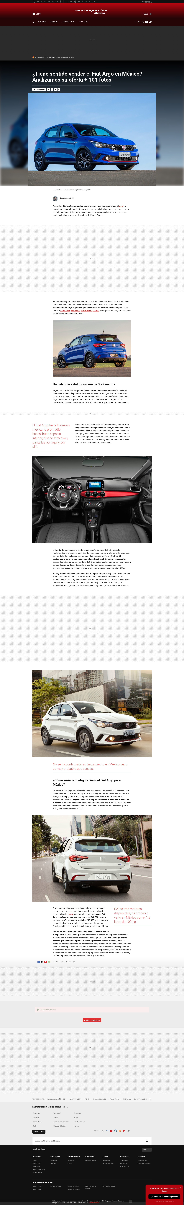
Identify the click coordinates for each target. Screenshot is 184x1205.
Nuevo (145, 14)
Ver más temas (39, 1131)
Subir (145, 1150)
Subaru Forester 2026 (140, 1099)
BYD (34, 1126)
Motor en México (59, 1126)
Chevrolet (77, 1113)
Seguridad (36, 1113)
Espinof (70, 1163)
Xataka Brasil (37, 1189)
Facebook (135, 22)
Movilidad (83, 22)
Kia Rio (76, 1126)
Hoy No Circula (79, 1122)
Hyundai (36, 1117)
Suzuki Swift (86, 310)
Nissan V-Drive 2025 (75, 1099)
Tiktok (150, 22)
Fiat (62, 962)
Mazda (55, 1117)
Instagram (139, 22)
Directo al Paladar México (90, 1187)
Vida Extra (53, 1163)
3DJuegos (53, 1160)
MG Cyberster (127, 1099)
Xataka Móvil (37, 1163)
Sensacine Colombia (74, 1189)
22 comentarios (40, 89)
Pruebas (53, 22)
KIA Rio (96, 310)
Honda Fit (75, 310)
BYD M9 (87, 1099)
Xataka (35, 1160)
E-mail (59, 89)
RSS (120, 1130)
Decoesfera (123, 1163)
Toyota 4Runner (114, 1099)
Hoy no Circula (53, 57)
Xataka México (37, 1186)
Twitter (142, 22)
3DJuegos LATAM (55, 1186)
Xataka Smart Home (39, 1169)
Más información (94, 1203)
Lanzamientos (68, 22)
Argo (121, 206)
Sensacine (71, 1160)
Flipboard (55, 89)
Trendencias (124, 1160)
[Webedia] (39, 1149)
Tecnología (57, 1113)
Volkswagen (64, 57)
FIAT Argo (71, 962)
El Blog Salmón (142, 1160)
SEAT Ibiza (65, 310)
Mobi (71, 914)
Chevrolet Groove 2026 (100, 1099)
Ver (93, 1020)
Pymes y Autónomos (144, 1163)
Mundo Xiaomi (37, 1172)
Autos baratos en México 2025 (56, 1099)
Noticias (42, 22)
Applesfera (36, 1166)
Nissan (76, 1117)
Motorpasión (106, 1160)
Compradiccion (124, 1166)
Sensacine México (73, 1186)
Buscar (147, 1141)
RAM (72, 57)
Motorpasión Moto (108, 1163)
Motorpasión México (92, 11)
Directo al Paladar (90, 1160)
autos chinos (37, 1122)
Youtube (146, 22)
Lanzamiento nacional (61, 1122)
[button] (66, 198)
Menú (38, 14)
